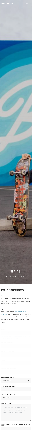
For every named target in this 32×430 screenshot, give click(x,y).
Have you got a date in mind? (8, 386)
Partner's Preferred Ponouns (8, 369)
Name (3, 329)
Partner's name (5, 360)
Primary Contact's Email (8, 351)
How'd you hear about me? (8, 395)
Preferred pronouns (7, 343)
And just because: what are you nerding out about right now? (15, 425)
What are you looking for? (8, 377)
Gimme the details (6, 403)
